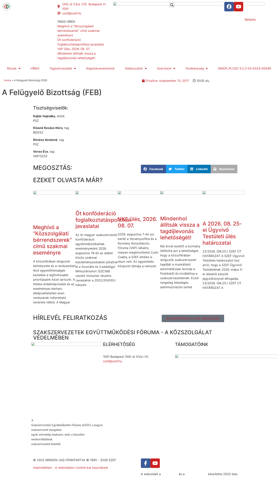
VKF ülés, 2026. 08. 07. (137, 222)
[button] (172, 5)
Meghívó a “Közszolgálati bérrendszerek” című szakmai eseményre (52, 240)
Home (7, 80)
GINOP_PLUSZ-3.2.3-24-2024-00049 (244, 68)
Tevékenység (194, 68)
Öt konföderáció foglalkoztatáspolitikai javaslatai (102, 219)
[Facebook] (229, 6)
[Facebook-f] (145, 463)
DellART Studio (196, 474)
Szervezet (164, 68)
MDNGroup (170, 474)
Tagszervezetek (60, 68)
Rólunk (12, 68)
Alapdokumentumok (100, 68)
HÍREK (35, 68)
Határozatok (134, 68)
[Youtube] (238, 6)
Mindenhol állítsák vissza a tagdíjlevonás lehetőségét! (180, 228)
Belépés (250, 19)
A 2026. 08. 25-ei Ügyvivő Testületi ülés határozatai (222, 233)
